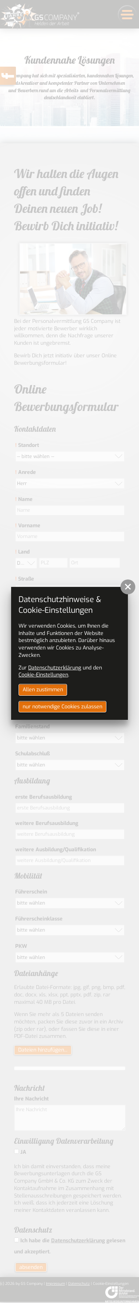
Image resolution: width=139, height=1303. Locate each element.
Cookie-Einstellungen (43, 674)
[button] (127, 586)
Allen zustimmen (43, 689)
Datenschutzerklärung (54, 667)
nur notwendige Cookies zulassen (62, 706)
